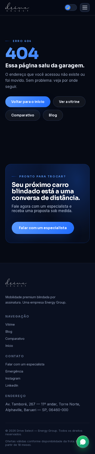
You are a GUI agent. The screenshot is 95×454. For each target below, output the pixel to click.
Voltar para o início (27, 102)
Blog (53, 115)
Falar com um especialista (43, 228)
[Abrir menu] (85, 7)
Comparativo (22, 115)
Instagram (12, 378)
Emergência (14, 371)
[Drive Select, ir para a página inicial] (17, 7)
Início (9, 346)
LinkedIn (11, 385)
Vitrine (10, 324)
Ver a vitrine (69, 102)
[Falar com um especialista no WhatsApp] (82, 441)
